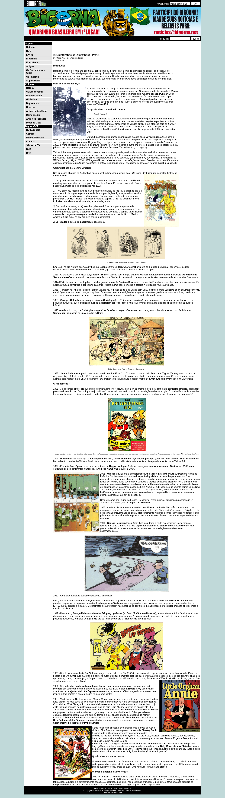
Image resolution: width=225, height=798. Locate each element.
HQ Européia (33, 130)
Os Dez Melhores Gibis (35, 71)
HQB (28, 51)
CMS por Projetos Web (112, 792)
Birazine (30, 107)
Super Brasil (33, 80)
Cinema (30, 141)
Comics (30, 133)
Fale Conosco (125, 788)
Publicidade (112, 788)
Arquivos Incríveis (36, 118)
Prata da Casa (33, 122)
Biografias (31, 58)
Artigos (30, 66)
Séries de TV (33, 145)
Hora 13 (30, 88)
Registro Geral (34, 95)
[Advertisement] (189, 94)
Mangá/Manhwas (35, 137)
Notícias (30, 47)
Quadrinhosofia (34, 91)
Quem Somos (100, 788)
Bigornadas (32, 103)
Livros (29, 54)
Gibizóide (31, 99)
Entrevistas (32, 62)
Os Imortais (32, 76)
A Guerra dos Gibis (36, 111)
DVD (28, 149)
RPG (28, 153)
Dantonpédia (33, 115)
